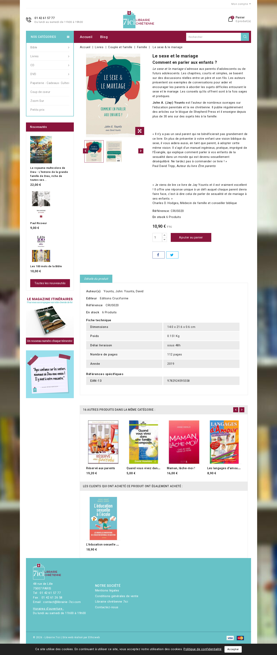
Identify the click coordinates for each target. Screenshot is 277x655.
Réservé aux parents (100, 468)
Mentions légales (107, 590)
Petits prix (37, 109)
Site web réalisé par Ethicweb (81, 637)
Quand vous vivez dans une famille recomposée (161, 468)
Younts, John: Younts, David (124, 291)
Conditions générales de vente (116, 596)
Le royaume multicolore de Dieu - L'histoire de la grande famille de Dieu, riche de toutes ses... (49, 173)
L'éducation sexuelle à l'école (107, 544)
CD (32, 65)
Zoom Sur (37, 100)
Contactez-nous (106, 607)
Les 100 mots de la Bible (46, 266)
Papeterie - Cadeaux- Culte (49, 83)
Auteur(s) (93, 291)
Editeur (91, 298)
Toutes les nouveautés (50, 283)
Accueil (86, 37)
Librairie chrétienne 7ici (111, 601)
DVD (33, 74)
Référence (94, 305)
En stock (158, 217)
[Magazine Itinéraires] (50, 320)
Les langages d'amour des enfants (232, 468)
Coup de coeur (40, 92)
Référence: (161, 211)
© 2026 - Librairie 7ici (47, 637)
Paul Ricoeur (38, 223)
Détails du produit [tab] (96, 278)
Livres (34, 56)
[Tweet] (172, 255)
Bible (33, 47)
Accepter (233, 649)
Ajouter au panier (191, 237)
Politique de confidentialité (202, 649)
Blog (104, 37)
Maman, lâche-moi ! (181, 468)
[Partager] (158, 255)
